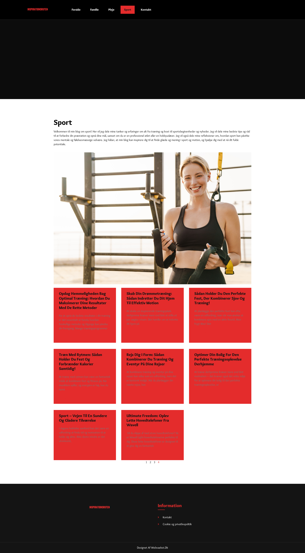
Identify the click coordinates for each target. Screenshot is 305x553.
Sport (127, 9)
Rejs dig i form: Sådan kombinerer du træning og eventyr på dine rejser (150, 359)
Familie (94, 9)
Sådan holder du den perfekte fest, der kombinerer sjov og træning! (220, 298)
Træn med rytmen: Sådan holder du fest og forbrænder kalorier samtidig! (80, 361)
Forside (76, 9)
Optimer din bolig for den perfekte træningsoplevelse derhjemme (218, 359)
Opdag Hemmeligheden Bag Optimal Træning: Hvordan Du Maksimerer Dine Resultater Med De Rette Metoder (84, 300)
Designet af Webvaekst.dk (152, 547)
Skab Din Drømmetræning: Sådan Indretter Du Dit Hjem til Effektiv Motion (151, 298)
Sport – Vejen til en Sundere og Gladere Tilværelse (83, 418)
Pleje (111, 9)
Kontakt (146, 9)
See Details (67, 337)
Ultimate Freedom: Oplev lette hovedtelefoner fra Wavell (148, 420)
